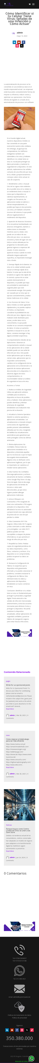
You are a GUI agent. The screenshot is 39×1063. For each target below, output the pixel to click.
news (8, 735)
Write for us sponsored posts (18, 685)
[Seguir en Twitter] (22, 46)
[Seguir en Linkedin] (14, 42)
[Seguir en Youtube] (19, 42)
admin (12, 715)
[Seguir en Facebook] (23, 42)
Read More (10, 709)
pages (8, 681)
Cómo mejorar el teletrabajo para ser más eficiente (17, 740)
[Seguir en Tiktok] (32, 1030)
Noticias (9, 825)
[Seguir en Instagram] (17, 46)
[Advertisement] (19, 68)
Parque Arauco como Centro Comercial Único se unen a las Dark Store (18, 831)
